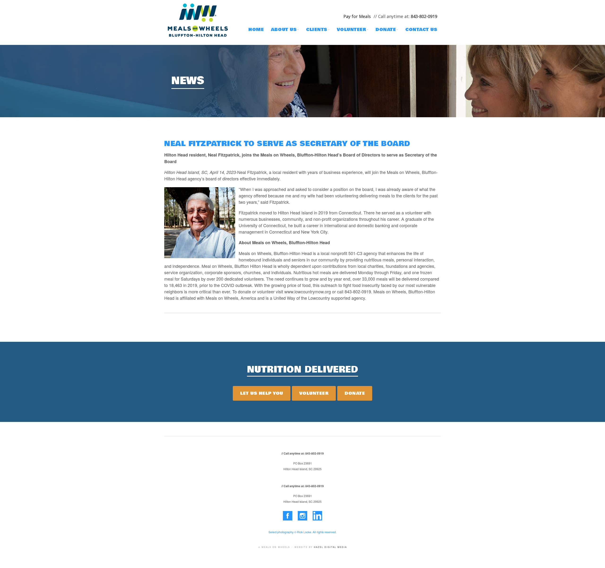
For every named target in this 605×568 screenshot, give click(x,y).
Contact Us (421, 29)
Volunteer (351, 29)
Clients (316, 29)
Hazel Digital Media (330, 547)
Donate (386, 29)
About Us (284, 29)
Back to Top (597, 560)
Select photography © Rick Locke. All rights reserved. (302, 532)
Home (256, 29)
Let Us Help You (261, 393)
